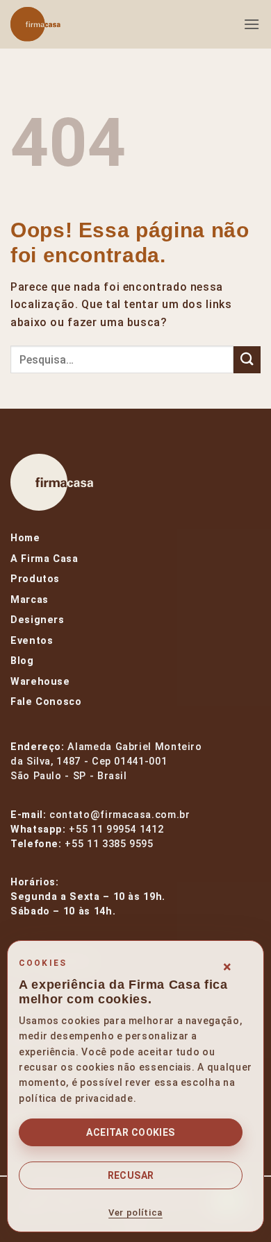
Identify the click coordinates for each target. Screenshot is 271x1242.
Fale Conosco (46, 702)
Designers (37, 620)
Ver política (135, 1212)
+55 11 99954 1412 (116, 829)
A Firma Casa (44, 559)
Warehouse (40, 682)
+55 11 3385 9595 (109, 844)
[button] (252, 24)
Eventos (31, 641)
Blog (22, 661)
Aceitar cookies (130, 1132)
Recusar (131, 1175)
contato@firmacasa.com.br (119, 815)
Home (25, 538)
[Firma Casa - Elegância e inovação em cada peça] (79, 24)
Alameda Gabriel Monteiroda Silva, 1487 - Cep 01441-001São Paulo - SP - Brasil (106, 761)
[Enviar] (247, 359)
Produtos (35, 579)
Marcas (29, 600)
